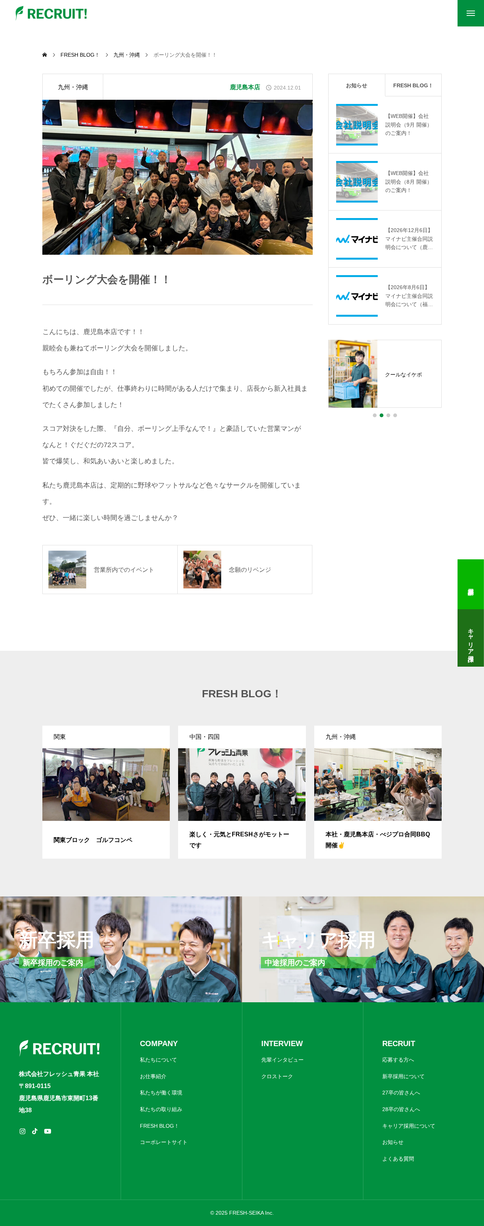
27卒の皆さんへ (401, 1093)
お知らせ (392, 1142)
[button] (375, 415)
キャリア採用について (408, 1126)
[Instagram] (22, 1131)
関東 (60, 737)
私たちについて (158, 1060)
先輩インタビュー (282, 1060)
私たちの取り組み (161, 1109)
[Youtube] (47, 1131)
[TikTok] (34, 1131)
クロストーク (277, 1076)
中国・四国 (204, 737)
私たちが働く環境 (161, 1093)
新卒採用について (403, 1076)
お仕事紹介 (153, 1076)
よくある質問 (398, 1159)
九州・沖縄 (73, 87)
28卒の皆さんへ (401, 1109)
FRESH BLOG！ (159, 1126)
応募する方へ (398, 1060)
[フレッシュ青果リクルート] (51, 13)
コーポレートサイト (164, 1142)
